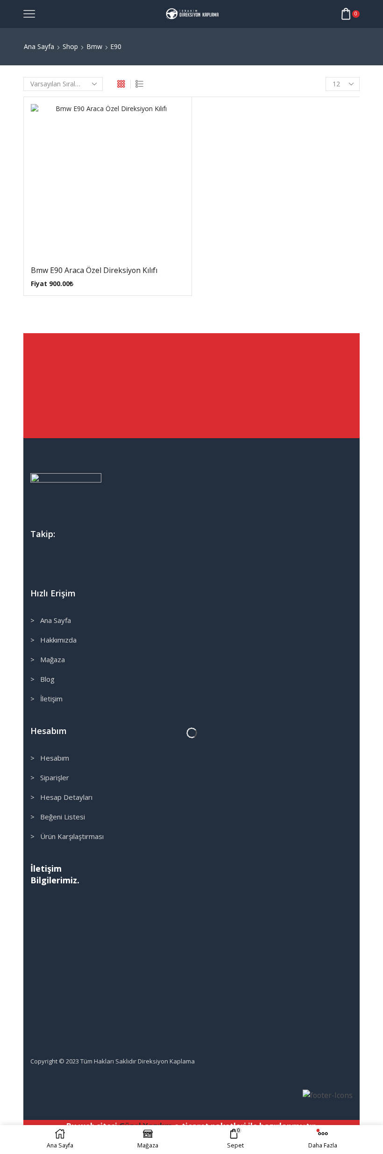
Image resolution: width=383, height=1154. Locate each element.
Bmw (94, 46)
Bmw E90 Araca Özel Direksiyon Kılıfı (94, 270)
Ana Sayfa (39, 46)
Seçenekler (98, 184)
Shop (70, 46)
